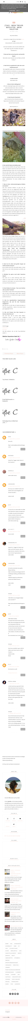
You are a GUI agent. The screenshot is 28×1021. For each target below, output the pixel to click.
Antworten (23, 449)
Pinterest (8, 826)
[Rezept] (19, 953)
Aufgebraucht (8, 946)
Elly (9, 664)
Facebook (14, 820)
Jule (9, 505)
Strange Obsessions (12, 672)
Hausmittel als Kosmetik (10, 953)
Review (6, 943)
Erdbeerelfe (5, 327)
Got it (18, 10)
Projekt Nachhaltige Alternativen (12, 969)
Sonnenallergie (14, 981)
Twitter (13, 826)
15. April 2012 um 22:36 (14, 473)
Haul (11, 943)
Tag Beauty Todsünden (9, 379)
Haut (19, 974)
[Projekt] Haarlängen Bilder (11, 962)
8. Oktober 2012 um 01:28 (14, 713)
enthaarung (17, 957)
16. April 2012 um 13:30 (14, 507)
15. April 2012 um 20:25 (14, 438)
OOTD (20, 950)
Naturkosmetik (17, 943)
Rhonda (10, 455)
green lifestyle (14, 950)
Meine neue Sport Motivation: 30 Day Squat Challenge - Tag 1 (16, 900)
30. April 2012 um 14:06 (14, 595)
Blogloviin (20, 820)
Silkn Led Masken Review (16, 926)
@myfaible (7, 1010)
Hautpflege (7, 976)
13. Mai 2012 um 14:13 (13, 645)
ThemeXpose (12, 1017)
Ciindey (13, 31)
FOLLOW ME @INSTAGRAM (13, 836)
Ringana (7, 974)
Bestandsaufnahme (9, 972)
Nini (9, 436)
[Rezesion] (7, 955)
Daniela (11, 470)
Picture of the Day (13, 948)
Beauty (13, 955)
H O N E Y (11, 529)
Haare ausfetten (8, 957)
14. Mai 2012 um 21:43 (13, 683)
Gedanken (7, 967)
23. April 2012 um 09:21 (14, 544)
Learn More (12, 10)
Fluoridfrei (18, 972)
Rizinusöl (7, 981)
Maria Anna (12, 681)
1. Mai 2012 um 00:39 (13, 616)
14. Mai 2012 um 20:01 (13, 666)
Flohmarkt (13, 974)
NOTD (6, 948)
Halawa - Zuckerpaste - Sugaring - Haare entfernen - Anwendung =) (17, 887)
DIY (19, 946)
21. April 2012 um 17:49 (14, 531)
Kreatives (7, 960)
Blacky (22, 39)
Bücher (7, 950)
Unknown (11, 484)
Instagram (8, 820)
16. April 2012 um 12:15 (14, 486)
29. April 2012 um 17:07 (14, 565)
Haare (15, 946)
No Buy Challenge (16, 979)
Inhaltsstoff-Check (16, 976)
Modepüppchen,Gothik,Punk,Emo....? (10, 421)
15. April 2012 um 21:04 (14, 457)
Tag (14, 22)
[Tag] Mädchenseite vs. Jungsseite (8, 400)
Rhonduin (5, 329)
